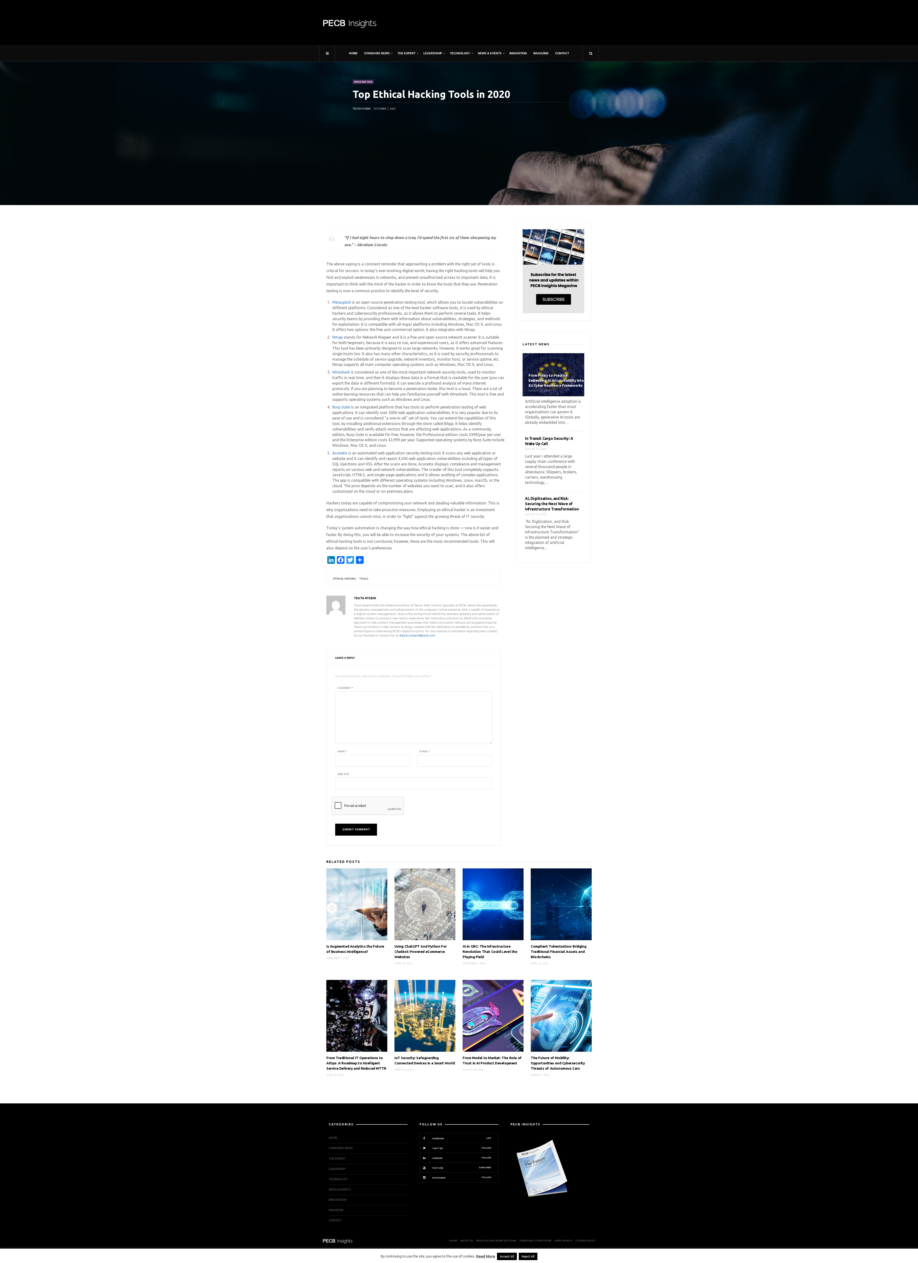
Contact (562, 53)
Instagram (461, 1177)
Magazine (541, 53)
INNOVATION (518, 53)
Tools (363, 578)
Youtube (461, 1167)
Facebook (461, 1138)
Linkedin (461, 1158)
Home (353, 53)
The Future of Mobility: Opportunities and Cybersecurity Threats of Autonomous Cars (558, 1063)
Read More (485, 1256)
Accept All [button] (507, 1256)
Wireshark (341, 372)
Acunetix (339, 453)
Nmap (337, 337)
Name (342, 751)
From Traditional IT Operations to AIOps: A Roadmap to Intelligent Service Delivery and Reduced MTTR (356, 1063)
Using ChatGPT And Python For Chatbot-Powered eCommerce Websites (420, 951)
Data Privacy (563, 1240)
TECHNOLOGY (460, 53)
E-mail (425, 751)
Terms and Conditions (535, 1240)
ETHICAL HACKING (344, 578)
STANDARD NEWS (377, 53)
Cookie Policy (585, 1240)
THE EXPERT (406, 53)
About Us (466, 1240)
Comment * (345, 688)
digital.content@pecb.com (417, 635)
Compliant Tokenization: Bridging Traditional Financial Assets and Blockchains (558, 951)
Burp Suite (341, 407)
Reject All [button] (528, 1256)
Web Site (343, 774)
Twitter (461, 1148)
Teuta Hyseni (362, 108)
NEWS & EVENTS (490, 53)
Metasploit (341, 302)
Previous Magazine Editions (496, 1240)
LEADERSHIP (432, 53)
